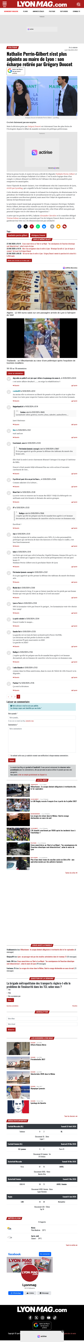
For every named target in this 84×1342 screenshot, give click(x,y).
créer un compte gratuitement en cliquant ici (32, 774)
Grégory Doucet (34, 126)
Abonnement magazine (11, 11)
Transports (34, 784)
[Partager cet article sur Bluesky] (44, 226)
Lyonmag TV (76, 11)
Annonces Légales (38, 11)
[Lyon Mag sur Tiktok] (54, 1319)
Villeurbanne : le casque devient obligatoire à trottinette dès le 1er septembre (53, 787)
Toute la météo (71, 1245)
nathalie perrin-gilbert (18, 235)
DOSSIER (33, 1042)
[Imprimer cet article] (52, 226)
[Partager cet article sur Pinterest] (32, 226)
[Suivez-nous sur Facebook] (30, 1274)
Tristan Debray (13, 218)
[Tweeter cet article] (26, 226)
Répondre (16, 385)
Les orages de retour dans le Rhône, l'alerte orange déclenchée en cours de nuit (50, 816)
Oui (9, 989)
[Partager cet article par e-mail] (58, 226)
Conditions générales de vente (66, 1333)
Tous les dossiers (70, 1116)
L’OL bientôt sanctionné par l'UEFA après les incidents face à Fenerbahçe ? (53, 831)
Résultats (74, 1006)
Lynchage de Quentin (38, 1103)
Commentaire (13, 724)
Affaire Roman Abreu (38, 1044)
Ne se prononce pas (14, 996)
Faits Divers (64, 11)
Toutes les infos (70, 873)
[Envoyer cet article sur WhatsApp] (38, 226)
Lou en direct (35, 799)
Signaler (75, 385)
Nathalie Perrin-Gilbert (65, 174)
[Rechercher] (78, 4)
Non (9, 993)
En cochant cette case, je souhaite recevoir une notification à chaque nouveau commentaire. (39, 755)
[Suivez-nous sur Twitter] (36, 1319)
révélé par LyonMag (15, 188)
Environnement (35, 814)
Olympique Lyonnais (38, 1088)
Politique (52, 11)
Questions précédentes (12, 1006)
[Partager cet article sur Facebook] (19, 226)
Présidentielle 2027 (38, 1059)
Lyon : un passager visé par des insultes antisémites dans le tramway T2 (42, 956)
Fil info (25, 11)
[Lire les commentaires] (64, 226)
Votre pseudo (12, 713)
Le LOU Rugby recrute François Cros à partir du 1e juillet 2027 (54, 801)
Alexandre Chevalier (48, 215)
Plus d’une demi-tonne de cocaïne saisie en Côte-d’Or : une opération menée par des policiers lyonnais (52, 860)
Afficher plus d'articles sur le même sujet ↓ (19, 260)
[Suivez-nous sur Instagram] (42, 1319)
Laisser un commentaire (15, 373)
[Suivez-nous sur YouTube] (48, 1319)
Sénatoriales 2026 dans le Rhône (43, 1074)
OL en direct (34, 828)
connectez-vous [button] (30, 721)
